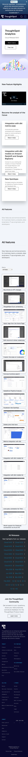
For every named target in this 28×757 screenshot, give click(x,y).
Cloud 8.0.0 (19, 566)
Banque (3, 686)
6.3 (14, 581)
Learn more (14, 616)
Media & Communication (7, 705)
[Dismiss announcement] (27, 2)
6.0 (7, 585)
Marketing (16, 666)
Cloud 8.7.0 (19, 554)
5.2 (16, 585)
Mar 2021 (18, 577)
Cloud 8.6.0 (8, 558)
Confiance (16, 712)
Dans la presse (18, 700)
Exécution (4, 658)
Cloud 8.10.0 (8, 550)
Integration (5, 661)
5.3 (12, 585)
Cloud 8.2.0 (19, 562)
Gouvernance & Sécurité (8, 667)
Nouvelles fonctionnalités (6, 671)
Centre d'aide (5, 734)
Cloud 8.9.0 (19, 550)
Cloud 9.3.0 (19, 542)
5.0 (11, 589)
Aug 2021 (18, 569)
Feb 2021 (7, 581)
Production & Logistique (5, 698)
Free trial (10, 47)
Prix (3, 675)
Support (4, 737)
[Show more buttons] (24, 104)
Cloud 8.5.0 (19, 558)
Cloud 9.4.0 (8, 542)
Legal (15, 709)
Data (15, 650)
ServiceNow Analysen (19, 671)
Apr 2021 (9, 577)
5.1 (21, 585)
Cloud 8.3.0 (8, 562)
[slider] (13, 104)
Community (4, 731)
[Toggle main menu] (25, 16)
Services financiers (7, 689)
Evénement (16, 697)
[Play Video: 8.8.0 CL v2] (14, 97)
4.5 (16, 589)
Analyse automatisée (7, 650)
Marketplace (17, 692)
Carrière (16, 703)
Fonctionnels (17, 647)
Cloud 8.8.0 (8, 554)
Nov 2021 (9, 569)
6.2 (18, 581)
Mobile (3, 664)
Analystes (16, 653)
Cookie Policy (14, 754)
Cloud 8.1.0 (8, 566)
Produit (4, 647)
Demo (3, 728)
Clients (16, 689)
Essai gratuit (5, 722)
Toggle (21, 16)
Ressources (4, 725)
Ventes (15, 668)
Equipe (15, 686)
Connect (4, 655)
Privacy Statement (18, 751)
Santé (3, 702)
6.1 (23, 581)
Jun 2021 (9, 573)
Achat (3, 708)
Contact (4, 739)
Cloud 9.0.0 (19, 546)
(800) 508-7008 (19, 720)
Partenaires (17, 694)
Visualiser (4, 653)
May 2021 (18, 573)
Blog (15, 706)
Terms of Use (8, 751)
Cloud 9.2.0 (8, 546)
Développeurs (17, 658)
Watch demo (12, 43)
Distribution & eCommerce (5, 693)
